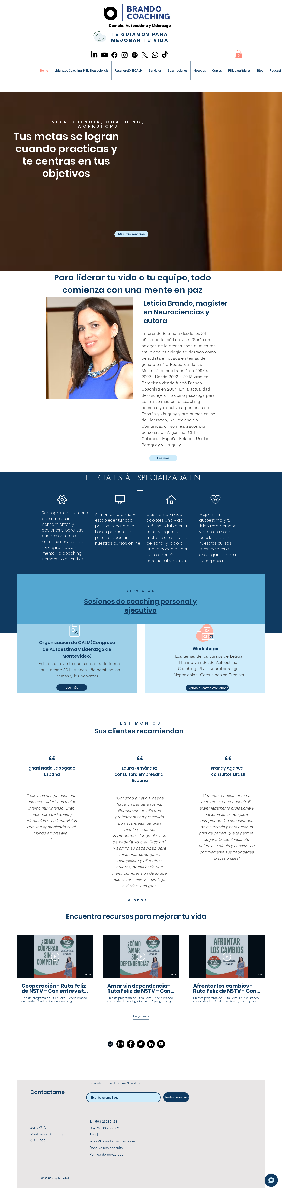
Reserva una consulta (106, 1148)
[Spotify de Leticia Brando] (110, 1044)
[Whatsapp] (155, 55)
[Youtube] (104, 55)
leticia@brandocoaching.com (112, 1141)
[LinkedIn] (94, 55)
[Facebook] (114, 55)
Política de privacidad (107, 1154)
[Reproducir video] (55, 957)
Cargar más (141, 1016)
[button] (238, 54)
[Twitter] (141, 1044)
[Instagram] (125, 55)
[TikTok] (165, 55)
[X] (145, 55)
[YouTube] (161, 1044)
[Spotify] (135, 55)
